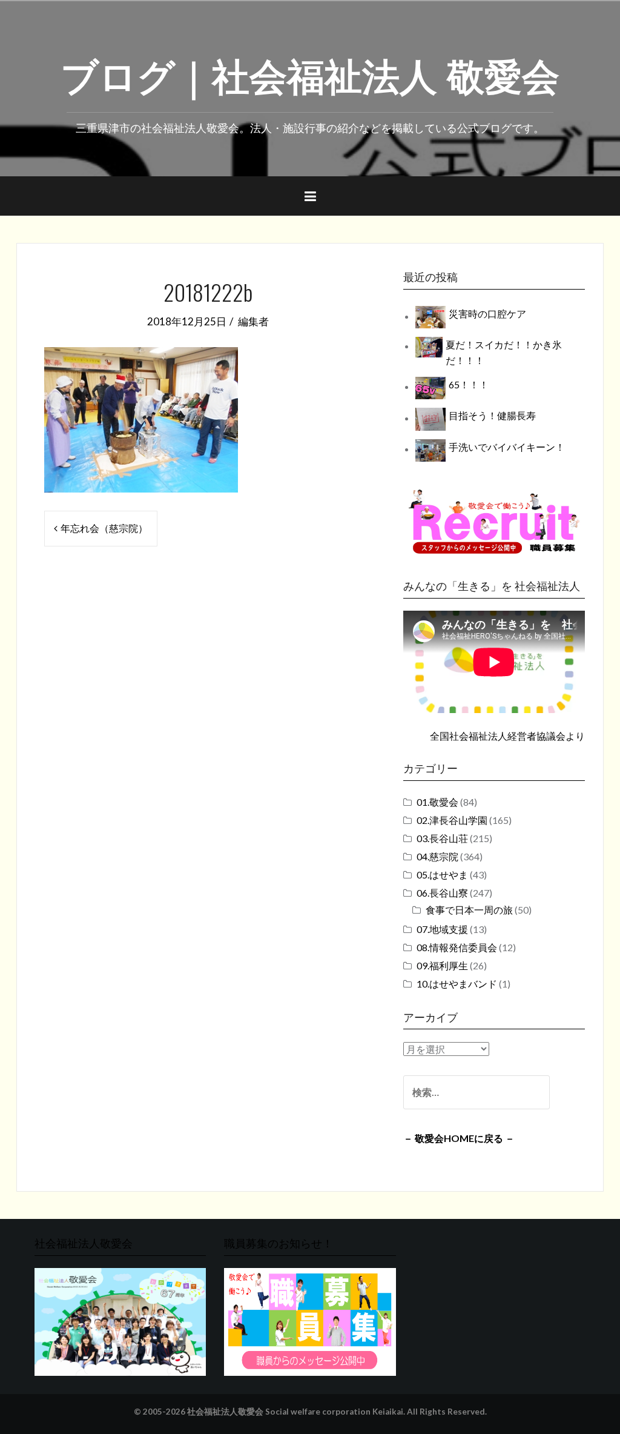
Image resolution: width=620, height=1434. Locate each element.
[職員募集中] (494, 521)
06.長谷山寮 (442, 892)
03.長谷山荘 (442, 838)
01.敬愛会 (437, 802)
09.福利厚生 (442, 965)
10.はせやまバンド (457, 983)
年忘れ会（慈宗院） (104, 528)
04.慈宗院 (437, 856)
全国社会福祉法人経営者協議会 (498, 736)
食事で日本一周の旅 (469, 909)
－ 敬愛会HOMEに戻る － (459, 1138)
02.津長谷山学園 (452, 820)
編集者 (253, 321)
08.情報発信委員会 (457, 947)
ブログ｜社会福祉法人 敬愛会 (310, 73)
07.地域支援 (442, 929)
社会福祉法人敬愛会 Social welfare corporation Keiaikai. (296, 1411)
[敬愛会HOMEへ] (120, 1320)
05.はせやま (442, 874)
